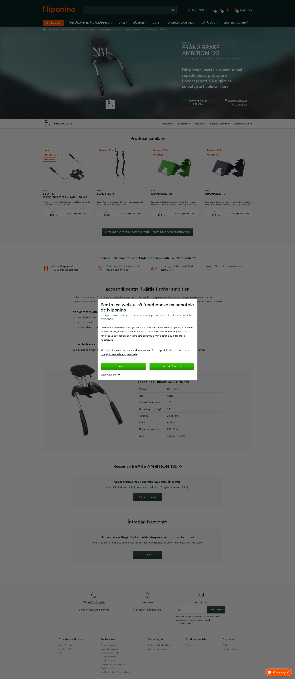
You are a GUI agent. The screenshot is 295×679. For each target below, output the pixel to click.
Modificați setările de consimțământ (116, 672)
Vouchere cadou (193, 645)
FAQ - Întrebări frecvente (158, 649)
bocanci (201, 301)
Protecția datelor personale (122, 354)
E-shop (225, 645)
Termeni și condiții (108, 645)
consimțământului (183, 623)
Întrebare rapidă (230, 649)
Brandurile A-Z (64, 649)
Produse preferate (220, 10)
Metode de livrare (108, 656)
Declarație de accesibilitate (112, 668)
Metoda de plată (108, 660)
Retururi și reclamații (109, 649)
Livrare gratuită (169, 266)
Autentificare (227, 10)
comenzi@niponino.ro (98, 609)
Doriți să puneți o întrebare (159, 645)
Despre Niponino (65, 645)
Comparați (213, 10)
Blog (60, 652)
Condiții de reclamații (110, 652)
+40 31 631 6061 (96, 602)
